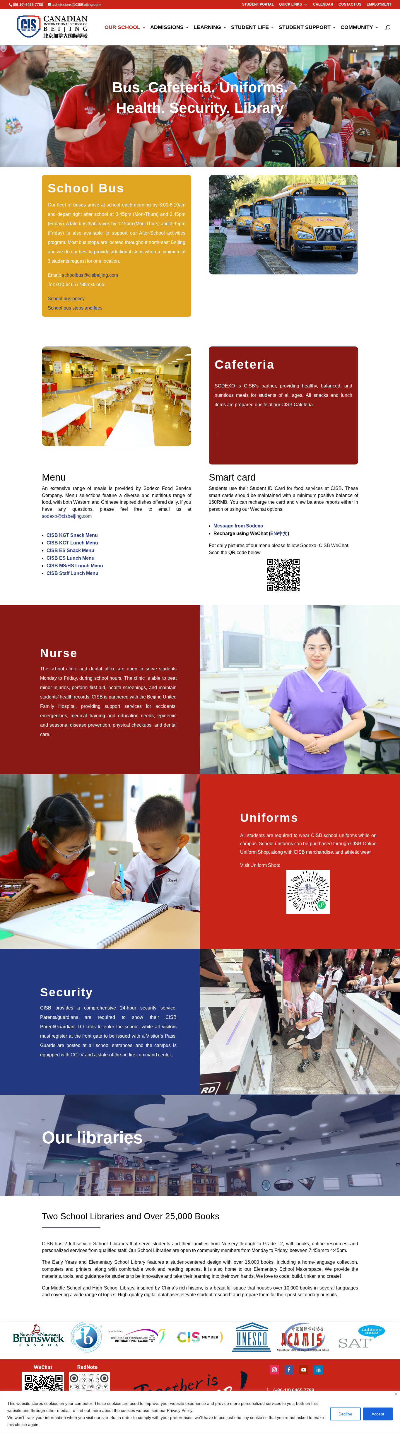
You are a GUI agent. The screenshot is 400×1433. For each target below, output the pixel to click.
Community (357, 27)
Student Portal (258, 4)
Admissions (167, 27)
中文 (283, 533)
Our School (122, 27)
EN (273, 533)
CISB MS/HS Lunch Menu (75, 565)
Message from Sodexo (238, 525)
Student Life (250, 27)
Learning (207, 27)
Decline (345, 1414)
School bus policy (66, 298)
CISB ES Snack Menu (70, 550)
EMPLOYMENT (379, 4)
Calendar (323, 4)
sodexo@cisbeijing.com (67, 516)
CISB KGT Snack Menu (72, 535)
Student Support (305, 27)
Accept (378, 1414)
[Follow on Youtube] (303, 1369)
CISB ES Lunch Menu (71, 558)
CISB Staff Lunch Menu (72, 573)
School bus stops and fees (75, 307)
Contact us (350, 4)
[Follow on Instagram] (274, 1369)
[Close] (396, 1394)
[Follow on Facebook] (289, 1369)
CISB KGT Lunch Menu (72, 542)
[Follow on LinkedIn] (318, 1369)
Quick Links (290, 4)
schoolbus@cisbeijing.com (90, 275)
